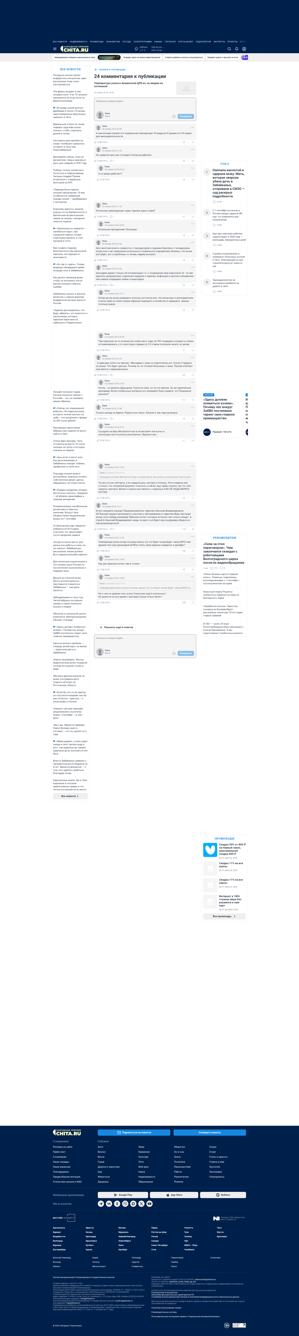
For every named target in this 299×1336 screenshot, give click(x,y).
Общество (179, 1146)
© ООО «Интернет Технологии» (67, 1325)
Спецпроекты (216, 1176)
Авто (100, 1146)
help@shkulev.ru (73, 1303)
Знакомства (113, 42)
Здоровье (103, 1181)
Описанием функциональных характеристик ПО (172, 1295)
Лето (141, 1161)
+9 (184, 569)
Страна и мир (216, 1161)
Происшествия (182, 1166)
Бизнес (102, 1151)
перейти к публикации (112, 70)
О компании (59, 1156)
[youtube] (149, 1204)
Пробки (244, 42)
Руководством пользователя (164, 1292)
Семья (212, 1146)
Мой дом (143, 1166)
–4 (192, 400)
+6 (184, 161)
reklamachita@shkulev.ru (205, 1279)
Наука (141, 1171)
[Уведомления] (236, 49)
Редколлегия (203, 42)
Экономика (215, 1171)
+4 (184, 179)
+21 (183, 375)
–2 (192, 216)
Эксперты (219, 42)
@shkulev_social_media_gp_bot (182, 1282)
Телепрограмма (143, 42)
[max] (133, 1204)
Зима (141, 1146)
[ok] (117, 1204)
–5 (192, 375)
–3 (192, 551)
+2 (184, 310)
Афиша (158, 42)
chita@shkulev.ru (87, 1299)
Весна (101, 1156)
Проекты (232, 42)
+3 (184, 235)
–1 (192, 498)
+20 (183, 551)
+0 (184, 142)
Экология (214, 1166)
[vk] (109, 1204)
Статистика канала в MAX (67, 1181)
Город (101, 1161)
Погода (127, 42)
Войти (107, 116)
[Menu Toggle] (55, 49)
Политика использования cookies (166, 1308)
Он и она (179, 1151)
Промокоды (97, 42)
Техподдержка (61, 1171)
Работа (178, 1171)
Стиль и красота (218, 1156)
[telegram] (101, 1204)
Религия (178, 1181)
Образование (145, 1181)
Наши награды (61, 1161)
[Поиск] (229, 49)
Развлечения (181, 1176)
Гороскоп (170, 42)
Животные (104, 1176)
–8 (192, 529)
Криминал (144, 1151)
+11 (183, 400)
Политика (179, 1161)
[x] (141, 1204)
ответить (102, 142)
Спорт (212, 1151)
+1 (184, 216)
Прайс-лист (59, 1151)
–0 (192, 142)
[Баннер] (109, 57)
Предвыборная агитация (66, 1176)
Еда (100, 1171)
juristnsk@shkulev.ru (124, 1301)
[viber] (125, 1204)
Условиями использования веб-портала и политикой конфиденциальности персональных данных (195, 1297)
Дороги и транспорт (109, 1166)
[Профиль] (244, 49)
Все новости (60, 42)
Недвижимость (79, 42)
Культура (143, 1156)
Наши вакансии (61, 1166)
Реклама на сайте (62, 1146)
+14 (183, 529)
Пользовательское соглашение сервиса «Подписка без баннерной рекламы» (185, 1316)
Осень (177, 1156)
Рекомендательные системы (164, 1312)
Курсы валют (185, 42)
